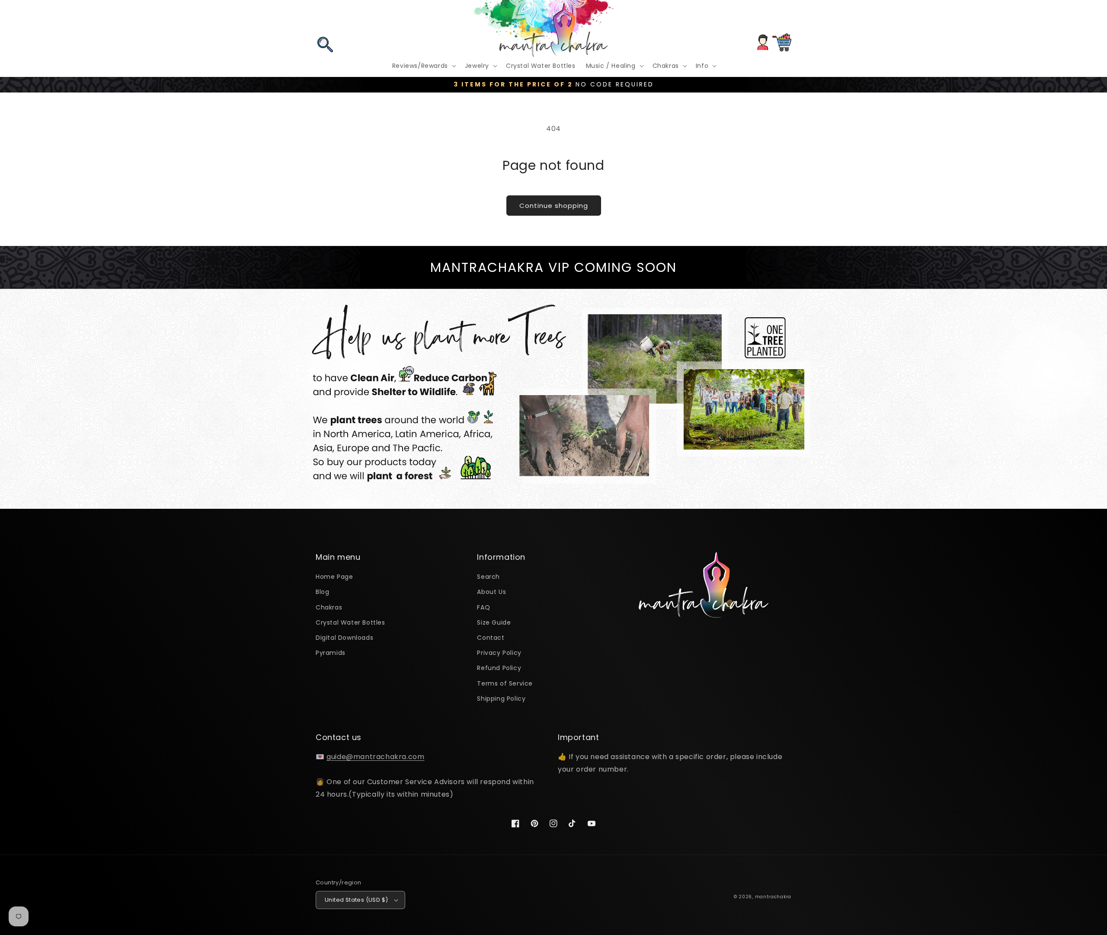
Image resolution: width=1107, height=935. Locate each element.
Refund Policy (499, 668)
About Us (491, 591)
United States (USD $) (356, 900)
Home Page (334, 576)
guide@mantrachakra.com (375, 757)
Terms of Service (505, 683)
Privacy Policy (499, 652)
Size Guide (494, 622)
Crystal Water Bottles (350, 622)
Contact (490, 637)
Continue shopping (553, 205)
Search (488, 576)
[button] (325, 18)
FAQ (483, 607)
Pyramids (331, 652)
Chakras (329, 607)
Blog (322, 591)
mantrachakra (773, 897)
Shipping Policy (501, 698)
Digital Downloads (344, 637)
